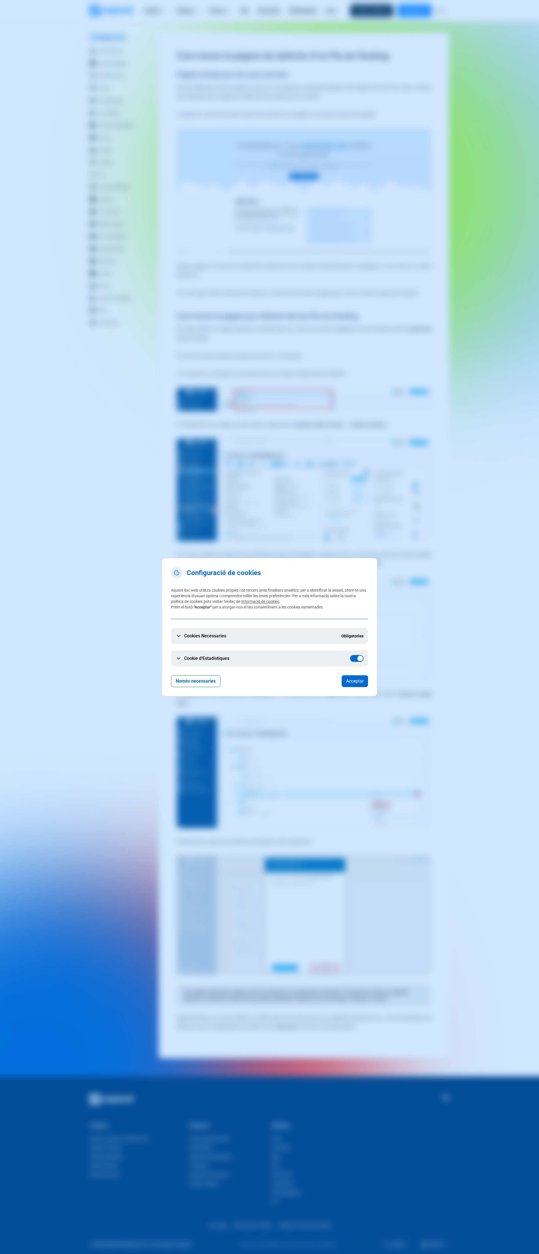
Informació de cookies (260, 601)
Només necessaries (196, 681)
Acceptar (355, 681)
